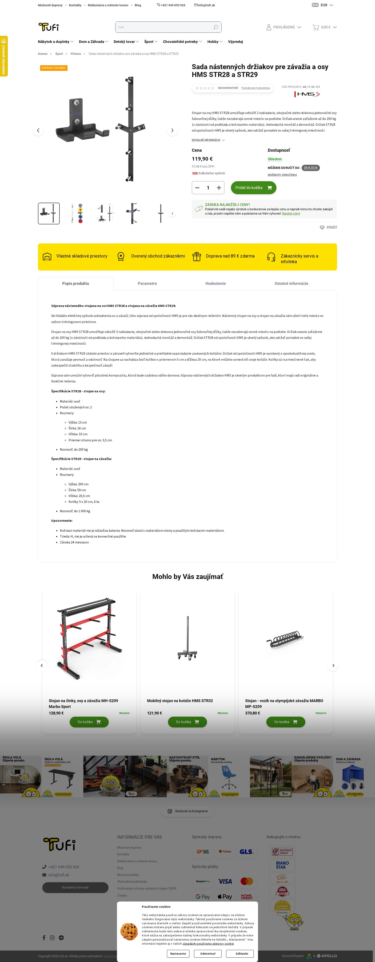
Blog (138, 5)
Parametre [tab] (147, 283)
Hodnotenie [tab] (216, 283)
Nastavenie (178, 954)
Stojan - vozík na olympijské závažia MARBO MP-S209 (284, 703)
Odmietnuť (207, 954)
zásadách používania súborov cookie (208, 943)
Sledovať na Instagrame (191, 811)
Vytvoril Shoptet (293, 956)
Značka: (301, 104)
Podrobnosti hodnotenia (255, 88)
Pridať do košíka (248, 187)
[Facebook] (44, 938)
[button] (89, 718)
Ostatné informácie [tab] (291, 283)
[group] (89, 662)
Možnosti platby (128, 875)
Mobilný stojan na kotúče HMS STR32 (180, 700)
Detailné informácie (206, 140)
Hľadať (215, 27)
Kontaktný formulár (75, 887)
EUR (324, 5)
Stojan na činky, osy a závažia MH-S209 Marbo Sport (83, 703)
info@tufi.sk (58, 875)
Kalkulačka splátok (212, 173)
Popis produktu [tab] (75, 283)
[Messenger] (61, 938)
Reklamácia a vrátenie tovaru (108, 5)
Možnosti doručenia (282, 174)
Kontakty (75, 5)
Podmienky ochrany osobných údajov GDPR (146, 888)
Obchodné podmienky (132, 881)
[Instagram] (52, 938)
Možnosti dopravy (50, 5)
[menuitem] (56, 41)
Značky (122, 895)
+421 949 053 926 (63, 867)
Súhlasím (242, 954)
